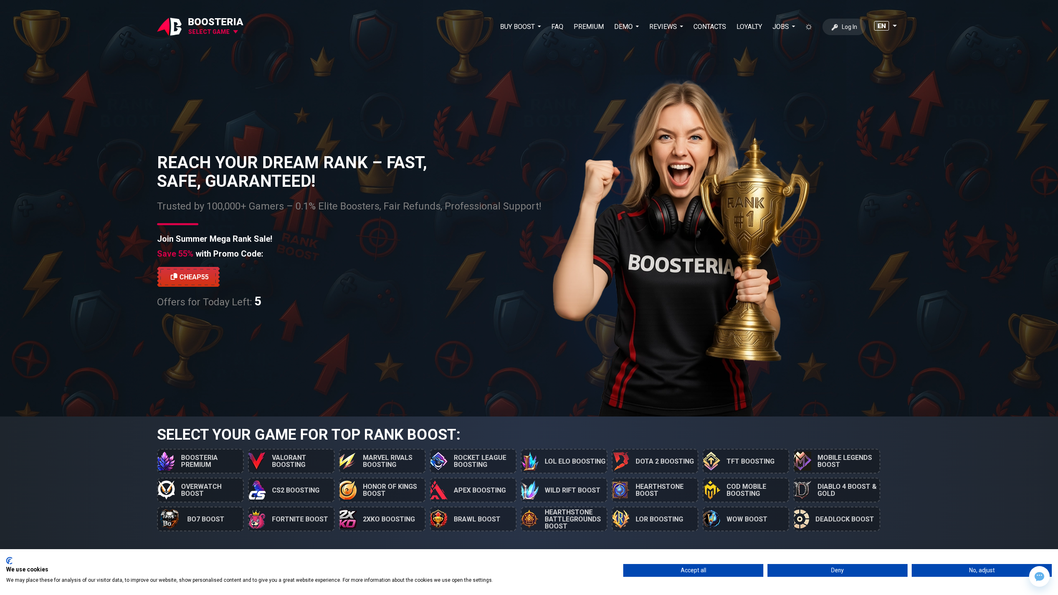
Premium (589, 27)
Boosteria (215, 22)
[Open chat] (1039, 576)
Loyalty (749, 27)
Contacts (709, 27)
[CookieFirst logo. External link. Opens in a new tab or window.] (9, 560)
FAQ (557, 27)
